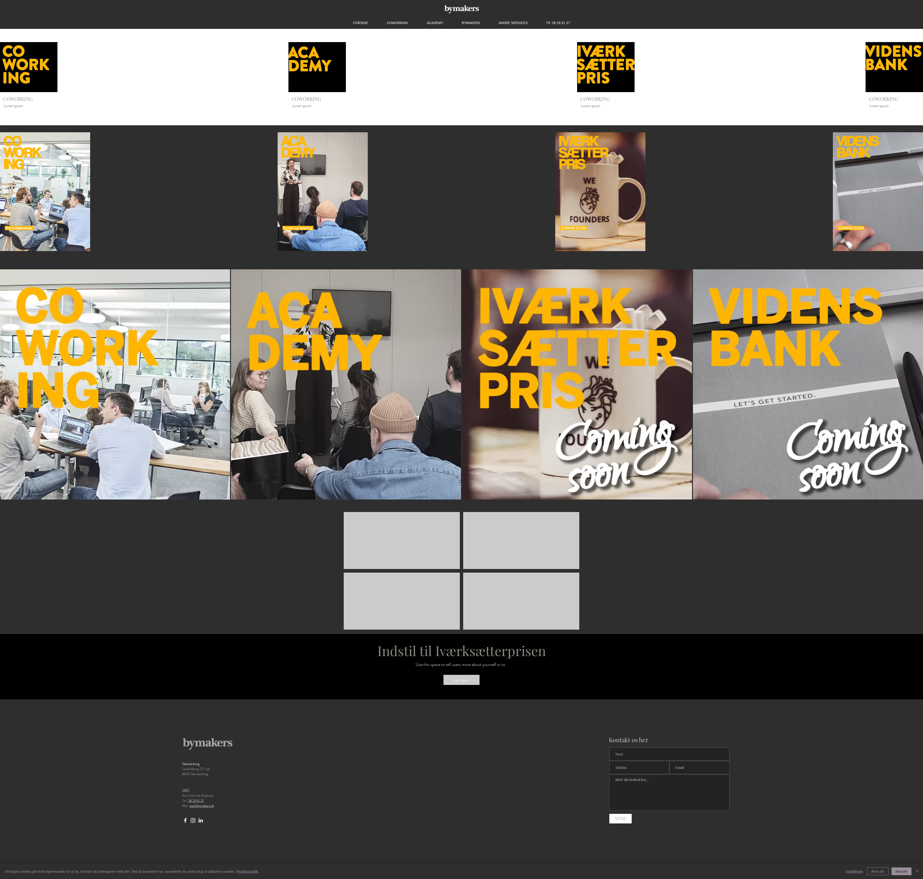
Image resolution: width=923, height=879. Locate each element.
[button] (513, 23)
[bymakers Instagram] (193, 820)
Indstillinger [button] (854, 871)
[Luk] (917, 871)
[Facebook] (185, 820)
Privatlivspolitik (247, 871)
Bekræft (901, 871)
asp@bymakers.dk (202, 805)
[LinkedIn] (201, 820)
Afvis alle (878, 871)
